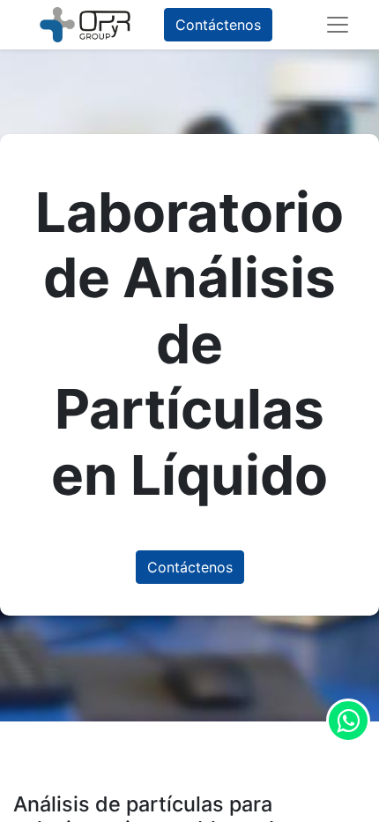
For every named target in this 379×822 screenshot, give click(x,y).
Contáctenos (218, 25)
